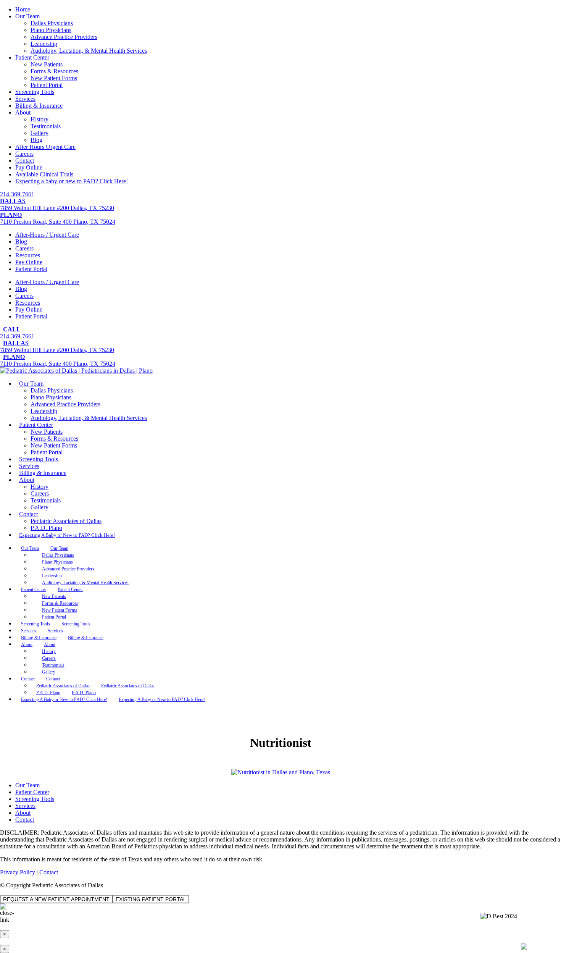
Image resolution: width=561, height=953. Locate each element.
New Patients (47, 64)
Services (25, 98)
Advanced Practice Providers (65, 404)
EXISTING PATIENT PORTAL (151, 899)
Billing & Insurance (39, 105)
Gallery (39, 133)
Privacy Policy (17, 872)
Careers (24, 153)
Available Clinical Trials (44, 174)
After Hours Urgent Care (45, 147)
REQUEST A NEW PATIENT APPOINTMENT (56, 899)
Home (22, 9)
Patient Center (32, 57)
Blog (36, 140)
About (23, 112)
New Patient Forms (54, 78)
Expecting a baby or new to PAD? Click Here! (71, 181)
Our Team (27, 16)
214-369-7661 (17, 194)
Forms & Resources (54, 71)
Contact (24, 160)
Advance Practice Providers (64, 37)
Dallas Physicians (52, 23)
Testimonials (46, 126)
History (39, 119)
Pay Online (28, 167)
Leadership (44, 43)
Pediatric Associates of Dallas (66, 521)
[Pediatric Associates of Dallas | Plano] (76, 370)
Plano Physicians (51, 30)
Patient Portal (47, 85)
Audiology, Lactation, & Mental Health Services (89, 50)
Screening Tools (34, 92)
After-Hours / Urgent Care (47, 234)
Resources (27, 255)
